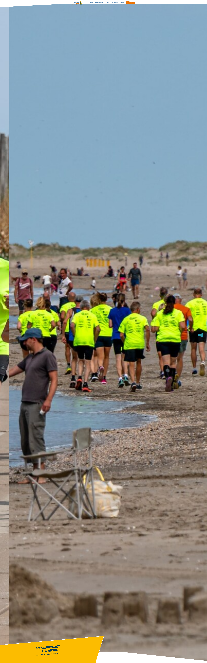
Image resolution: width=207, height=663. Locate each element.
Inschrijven (130, 3)
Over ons (122, 2)
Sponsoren (115, 2)
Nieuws (108, 2)
